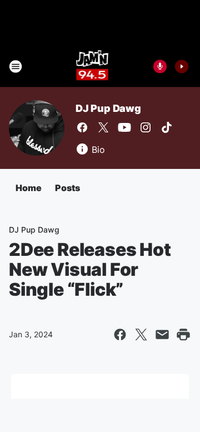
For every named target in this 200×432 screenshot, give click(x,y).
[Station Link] (92, 66)
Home (29, 187)
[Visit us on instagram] (145, 127)
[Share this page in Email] (162, 334)
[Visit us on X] (103, 127)
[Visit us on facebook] (82, 127)
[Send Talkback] (160, 66)
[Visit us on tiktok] (166, 127)
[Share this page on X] (141, 334)
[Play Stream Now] (181, 66)
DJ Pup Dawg (108, 108)
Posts (67, 187)
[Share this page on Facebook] (120, 334)
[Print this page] (183, 334)
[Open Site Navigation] (15, 66)
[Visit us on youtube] (124, 127)
